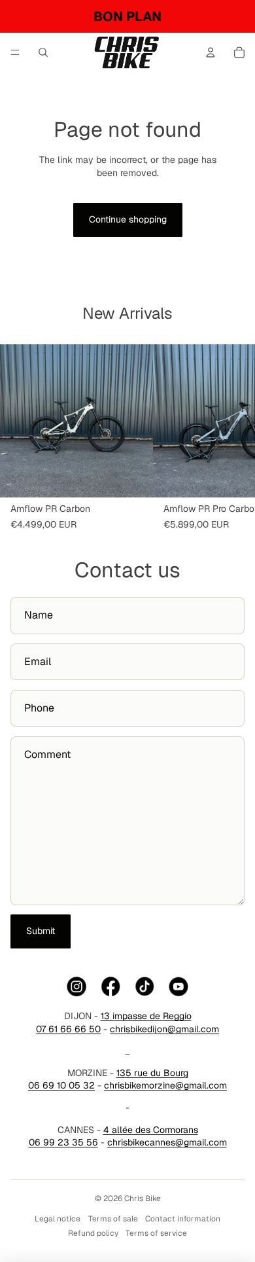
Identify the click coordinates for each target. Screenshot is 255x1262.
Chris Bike (142, 1198)
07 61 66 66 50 (68, 1029)
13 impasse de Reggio (146, 1016)
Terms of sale (113, 1219)
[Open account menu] (210, 52)
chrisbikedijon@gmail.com (164, 1029)
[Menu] (15, 52)
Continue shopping (128, 219)
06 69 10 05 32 (61, 1085)
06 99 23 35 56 (63, 1142)
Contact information (182, 1219)
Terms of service (156, 1233)
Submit (40, 931)
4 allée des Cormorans (150, 1130)
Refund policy (93, 1233)
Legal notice (57, 1219)
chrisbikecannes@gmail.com (167, 1142)
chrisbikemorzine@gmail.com (165, 1085)
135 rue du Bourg (152, 1073)
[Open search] (43, 52)
